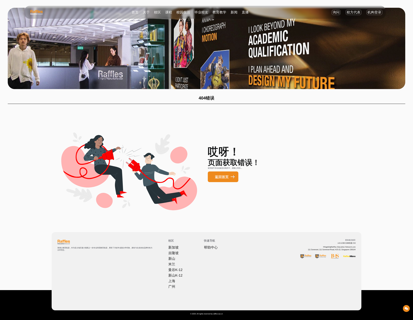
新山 (171, 259)
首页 (135, 12)
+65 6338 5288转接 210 (346, 243)
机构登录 (374, 12)
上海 (171, 281)
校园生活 (183, 12)
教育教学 (219, 12)
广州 (171, 286)
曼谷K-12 (175, 270)
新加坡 (173, 247)
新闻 (234, 12)
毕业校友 (201, 12)
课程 (168, 12)
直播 (245, 12)
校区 (157, 12)
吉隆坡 (173, 253)
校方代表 (353, 12)
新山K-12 (175, 275)
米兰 (171, 264)
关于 (146, 12)
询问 (336, 12)
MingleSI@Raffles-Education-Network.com (339, 247)
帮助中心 (211, 247)
